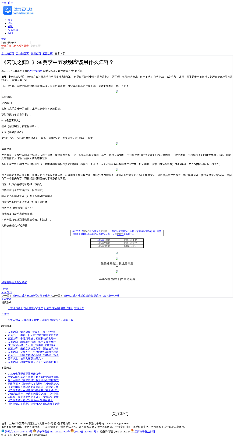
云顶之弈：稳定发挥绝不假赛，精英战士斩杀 (33, 355)
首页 (10, 19)
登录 (3, 2)
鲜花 (4, 282)
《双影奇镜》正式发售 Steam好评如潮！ (30, 400)
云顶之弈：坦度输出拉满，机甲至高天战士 (32, 342)
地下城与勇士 (15, 308)
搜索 (3, 39)
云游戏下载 (66, 320)
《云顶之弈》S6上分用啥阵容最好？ (32, 295)
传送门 (86, 231)
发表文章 (6, 299)
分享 (4, 292)
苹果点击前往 (130, 243)
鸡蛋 (24, 282)
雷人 (14, 282)
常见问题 (13, 29)
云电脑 (104, 231)
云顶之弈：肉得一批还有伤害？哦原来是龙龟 (33, 335)
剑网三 (48, 308)
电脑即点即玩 (130, 246)
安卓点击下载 (130, 240)
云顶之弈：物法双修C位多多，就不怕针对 (31, 332)
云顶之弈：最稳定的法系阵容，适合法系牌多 (33, 348)
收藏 (5, 289)
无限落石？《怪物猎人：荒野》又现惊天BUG (33, 383)
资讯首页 (36, 53)
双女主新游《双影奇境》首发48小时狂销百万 (33, 380)
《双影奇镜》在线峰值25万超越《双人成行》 (33, 390)
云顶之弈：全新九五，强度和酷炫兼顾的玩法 (33, 352)
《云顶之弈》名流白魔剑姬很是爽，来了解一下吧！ (92, 295)
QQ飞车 (38, 308)
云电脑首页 (7, 53)
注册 (10, 2)
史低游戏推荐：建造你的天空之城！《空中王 (33, 393)
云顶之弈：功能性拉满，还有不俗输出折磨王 (33, 362)
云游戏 (120, 234)
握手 (9, 282)
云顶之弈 (48, 53)
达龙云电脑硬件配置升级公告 (24, 373)
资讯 (10, 26)
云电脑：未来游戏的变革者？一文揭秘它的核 (33, 397)
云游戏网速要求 (30, 320)
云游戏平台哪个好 (49, 320)
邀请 (9, 292)
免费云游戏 (14, 320)
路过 (19, 282)
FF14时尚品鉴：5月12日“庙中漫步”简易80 (31, 345)
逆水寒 (56, 308)
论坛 (10, 23)
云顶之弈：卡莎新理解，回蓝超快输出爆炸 (32, 338)
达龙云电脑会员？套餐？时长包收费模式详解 (33, 377)
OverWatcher (35, 70)
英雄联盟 (29, 308)
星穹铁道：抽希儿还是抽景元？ (25, 358)
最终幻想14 (66, 308)
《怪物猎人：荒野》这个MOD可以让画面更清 (34, 403)
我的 (10, 33)
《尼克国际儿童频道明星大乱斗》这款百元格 (33, 387)
